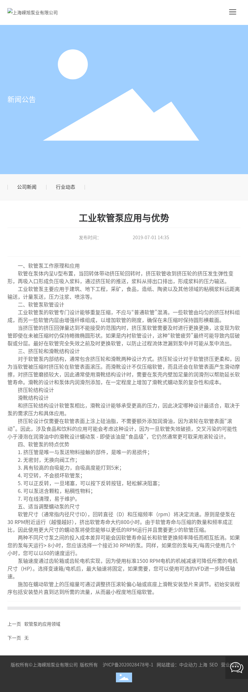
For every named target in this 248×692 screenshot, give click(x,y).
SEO (213, 665)
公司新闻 (26, 186)
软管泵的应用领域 (42, 624)
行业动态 (65, 186)
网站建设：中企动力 (177, 665)
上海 (202, 665)
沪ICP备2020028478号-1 (128, 665)
